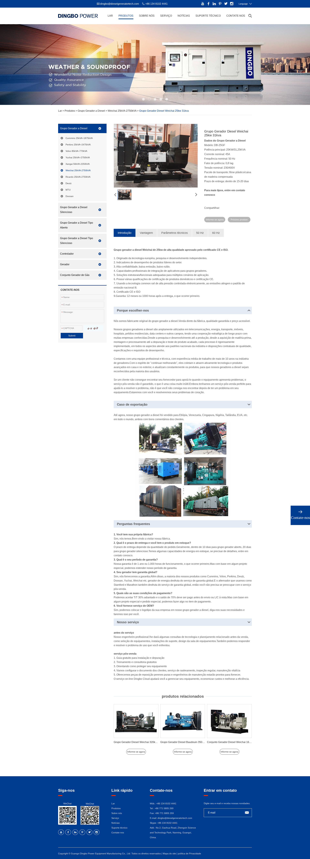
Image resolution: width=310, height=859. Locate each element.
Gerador (64, 264)
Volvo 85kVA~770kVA (76, 151)
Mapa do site (170, 853)
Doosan (69, 196)
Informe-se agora (215, 219)
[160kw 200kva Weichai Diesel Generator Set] (182, 721)
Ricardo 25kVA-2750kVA (78, 177)
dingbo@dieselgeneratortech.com (119, 3)
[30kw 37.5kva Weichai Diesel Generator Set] (229, 721)
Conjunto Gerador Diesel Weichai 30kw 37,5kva (234, 742)
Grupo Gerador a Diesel (92, 110)
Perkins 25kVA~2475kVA (78, 144)
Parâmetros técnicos (174, 232)
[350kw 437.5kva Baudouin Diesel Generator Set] (136, 721)
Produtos (126, 15)
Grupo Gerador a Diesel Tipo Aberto (76, 225)
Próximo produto (239, 219)
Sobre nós (147, 15)
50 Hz (200, 232)
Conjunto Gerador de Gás (74, 275)
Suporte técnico (208, 15)
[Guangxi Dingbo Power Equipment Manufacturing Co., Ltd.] (78, 16)
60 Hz (216, 232)
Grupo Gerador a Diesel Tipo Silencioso (76, 240)
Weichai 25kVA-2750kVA (122, 110)
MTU (68, 189)
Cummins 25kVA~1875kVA (79, 138)
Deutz (69, 183)
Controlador (67, 253)
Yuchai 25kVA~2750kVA (78, 157)
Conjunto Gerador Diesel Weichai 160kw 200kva (188, 742)
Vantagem (146, 232)
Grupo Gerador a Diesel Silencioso (73, 209)
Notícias (184, 15)
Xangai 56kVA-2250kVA (78, 164)
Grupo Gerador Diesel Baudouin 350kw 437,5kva (142, 742)
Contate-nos (235, 15)
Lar (110, 15)
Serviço (166, 15)
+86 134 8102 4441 (167, 823)
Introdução (124, 232)
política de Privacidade (189, 853)
